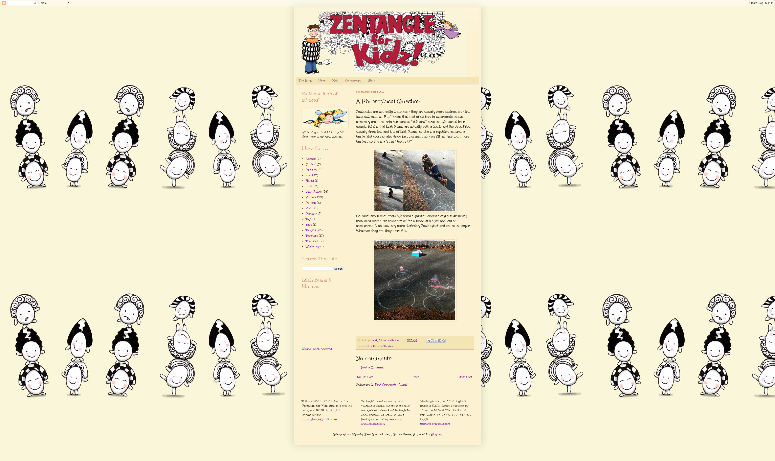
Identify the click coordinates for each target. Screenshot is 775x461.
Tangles (388, 346)
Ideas (322, 80)
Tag (308, 219)
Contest (311, 164)
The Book (305, 80)
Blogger (436, 434)
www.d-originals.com (435, 424)
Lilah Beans (314, 192)
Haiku (310, 181)
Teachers (312, 236)
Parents (377, 346)
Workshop (312, 246)
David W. (312, 170)
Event (309, 175)
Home (415, 377)
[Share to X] (436, 341)
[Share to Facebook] (440, 341)
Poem (309, 208)
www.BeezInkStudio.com (319, 419)
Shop (371, 80)
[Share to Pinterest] (444, 341)
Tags (309, 225)
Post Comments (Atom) (391, 385)
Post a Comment (372, 367)
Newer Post (365, 377)
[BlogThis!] (432, 341)
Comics (311, 159)
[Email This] (428, 341)
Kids (335, 80)
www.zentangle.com (373, 424)
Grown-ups (353, 80)
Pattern (311, 203)
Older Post (465, 377)
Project (310, 214)
